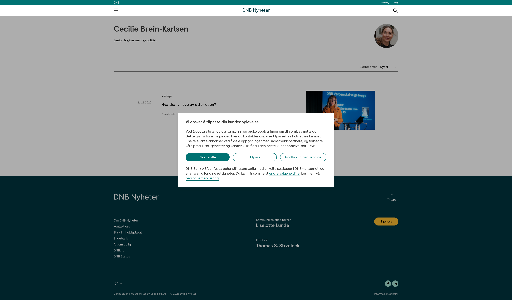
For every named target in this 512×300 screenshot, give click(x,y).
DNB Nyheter (256, 10)
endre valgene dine (284, 173)
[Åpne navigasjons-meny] (116, 10)
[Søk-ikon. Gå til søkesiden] (395, 10)
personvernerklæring (202, 178)
